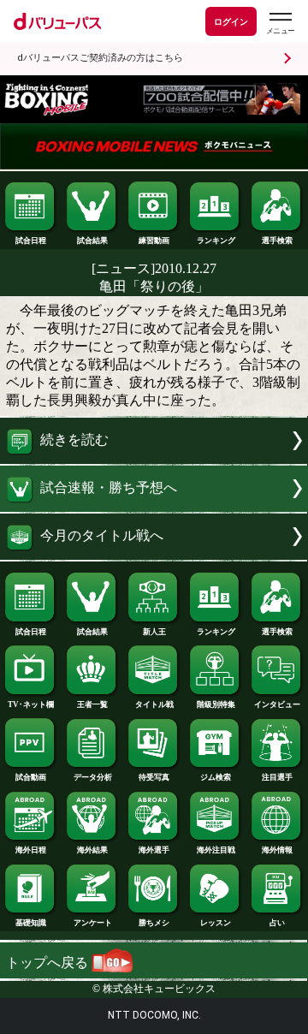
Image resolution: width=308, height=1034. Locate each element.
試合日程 (30, 240)
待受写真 (154, 777)
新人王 (154, 631)
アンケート (93, 922)
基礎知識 (30, 922)
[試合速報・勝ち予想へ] (154, 507)
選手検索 (277, 240)
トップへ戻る (49, 962)
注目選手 (277, 777)
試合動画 (30, 777)
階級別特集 (216, 704)
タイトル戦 (154, 704)
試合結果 (92, 240)
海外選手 (154, 850)
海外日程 (30, 850)
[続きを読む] (154, 459)
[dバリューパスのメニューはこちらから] (279, 23)
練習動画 (154, 240)
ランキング (216, 240)
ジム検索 (215, 777)
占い (277, 922)
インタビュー (277, 704)
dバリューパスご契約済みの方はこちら (100, 57)
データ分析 (93, 777)
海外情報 (277, 850)
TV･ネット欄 (31, 704)
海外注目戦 (216, 850)
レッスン (215, 922)
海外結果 (92, 850)
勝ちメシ (154, 922)
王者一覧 (92, 704)
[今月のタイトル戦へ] (154, 555)
